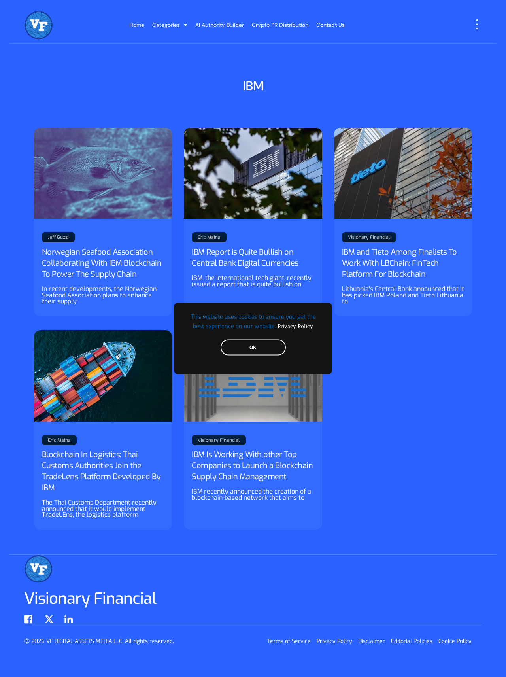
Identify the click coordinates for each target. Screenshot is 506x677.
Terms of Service (289, 641)
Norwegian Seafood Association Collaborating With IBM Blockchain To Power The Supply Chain (102, 263)
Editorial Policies (411, 641)
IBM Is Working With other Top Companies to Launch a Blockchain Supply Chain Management (252, 465)
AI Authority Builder (219, 24)
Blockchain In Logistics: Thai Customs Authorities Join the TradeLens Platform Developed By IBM (101, 471)
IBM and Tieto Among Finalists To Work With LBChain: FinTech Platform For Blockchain (399, 263)
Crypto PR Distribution (280, 24)
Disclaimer (371, 641)
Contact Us (330, 24)
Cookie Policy (455, 641)
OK (253, 347)
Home (136, 24)
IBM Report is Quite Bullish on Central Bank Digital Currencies (245, 258)
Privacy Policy (295, 326)
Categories (166, 24)
